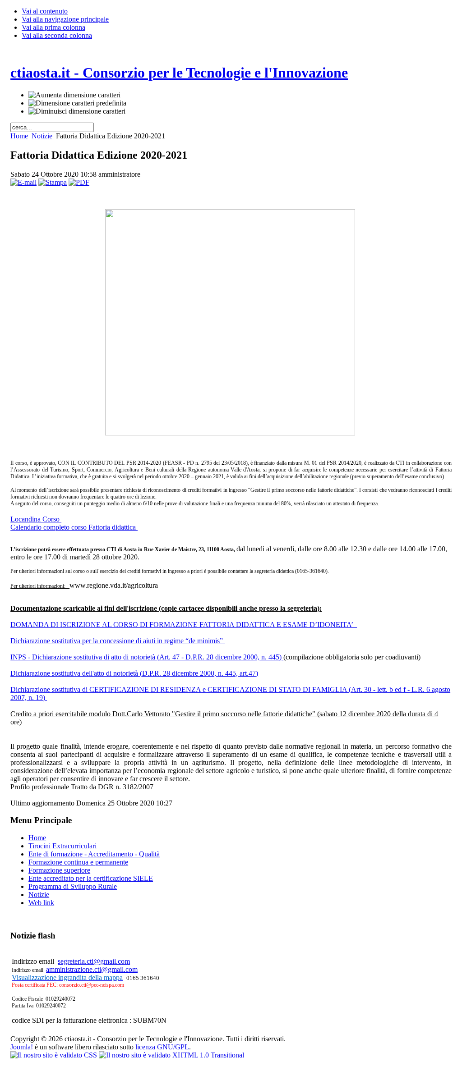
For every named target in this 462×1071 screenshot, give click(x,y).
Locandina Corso (35, 519)
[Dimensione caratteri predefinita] (77, 103)
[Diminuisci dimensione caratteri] (76, 111)
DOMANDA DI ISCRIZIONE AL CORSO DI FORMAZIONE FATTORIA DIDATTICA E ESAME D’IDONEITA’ (183, 624)
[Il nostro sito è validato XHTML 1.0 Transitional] (171, 1055)
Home (19, 136)
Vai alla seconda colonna (57, 35)
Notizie (42, 136)
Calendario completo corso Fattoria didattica (74, 527)
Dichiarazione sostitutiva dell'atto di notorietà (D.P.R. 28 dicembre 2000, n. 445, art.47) (134, 673)
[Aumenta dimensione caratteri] (74, 95)
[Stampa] (52, 182)
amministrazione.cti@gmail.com (92, 969)
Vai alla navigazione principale (65, 19)
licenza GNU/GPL (162, 1047)
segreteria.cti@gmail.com (94, 961)
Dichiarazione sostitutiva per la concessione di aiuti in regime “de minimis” (117, 641)
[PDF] (79, 182)
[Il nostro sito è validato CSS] (54, 1055)
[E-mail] (23, 182)
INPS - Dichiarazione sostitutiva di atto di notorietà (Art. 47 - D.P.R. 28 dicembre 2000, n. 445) (146, 657)
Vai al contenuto (45, 11)
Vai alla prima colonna (53, 27)
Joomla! (21, 1047)
